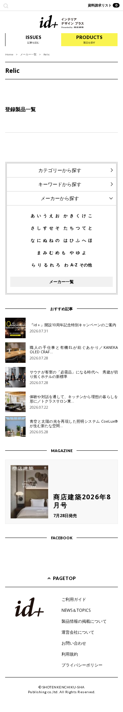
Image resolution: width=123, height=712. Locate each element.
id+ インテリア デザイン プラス (62, 21)
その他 (86, 265)
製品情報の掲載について (84, 621)
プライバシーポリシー (82, 665)
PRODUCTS (89, 39)
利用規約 (70, 654)
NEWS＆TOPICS (76, 610)
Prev (8, 86)
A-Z (74, 265)
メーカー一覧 (28, 54)
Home (9, 54)
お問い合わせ (74, 643)
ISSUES (33, 39)
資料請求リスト (103, 5)
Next (114, 86)
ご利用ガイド (74, 599)
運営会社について (78, 632)
